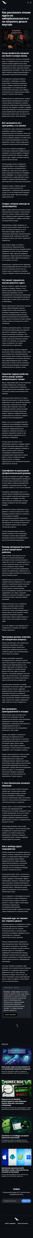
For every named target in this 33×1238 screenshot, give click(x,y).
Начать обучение (10, 1014)
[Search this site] (28, 2)
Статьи (4, 9)
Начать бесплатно (23, 1223)
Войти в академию (10, 1223)
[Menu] (30, 2)
